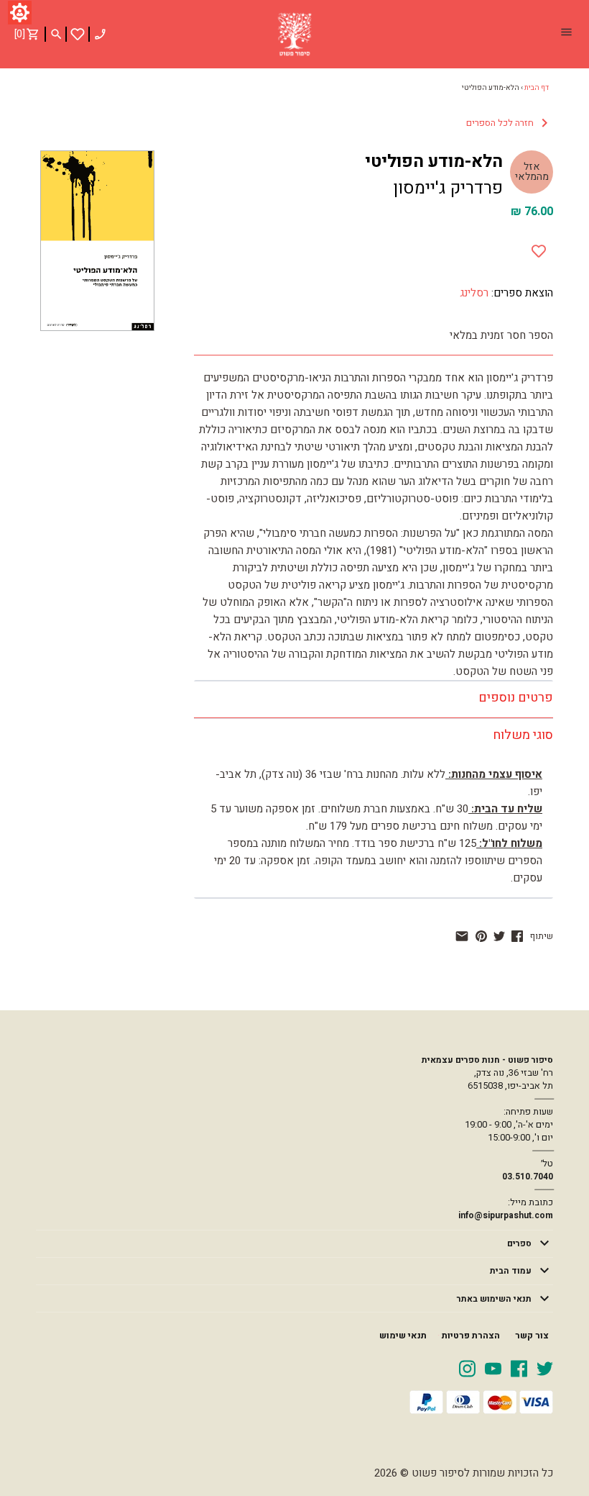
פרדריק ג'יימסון (448, 188)
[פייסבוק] (517, 936)
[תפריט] (566, 34)
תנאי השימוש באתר (494, 1298)
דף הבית (536, 88)
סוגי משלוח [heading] (523, 735)
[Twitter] (545, 1368)
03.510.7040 (527, 1176)
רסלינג (474, 293)
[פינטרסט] (481, 936)
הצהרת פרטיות (471, 1335)
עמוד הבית (511, 1270)
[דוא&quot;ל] (462, 936)
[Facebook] (519, 1368)
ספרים (519, 1243)
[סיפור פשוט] (294, 34)
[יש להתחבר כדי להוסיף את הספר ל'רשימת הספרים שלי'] (77, 34)
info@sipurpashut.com (505, 1215)
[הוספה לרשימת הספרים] (538, 248)
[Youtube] (493, 1368)
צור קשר (532, 1335)
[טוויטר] (499, 936)
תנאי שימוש (403, 1335)
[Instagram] (467, 1368)
